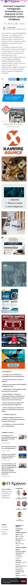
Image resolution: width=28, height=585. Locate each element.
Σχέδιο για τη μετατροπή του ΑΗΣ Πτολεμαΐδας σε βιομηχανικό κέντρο (9, 456)
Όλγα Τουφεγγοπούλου (19, 520)
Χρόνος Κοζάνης (11, 27)
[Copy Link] (14, 23)
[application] (14, 340)
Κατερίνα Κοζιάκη (24, 509)
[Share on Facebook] (7, 23)
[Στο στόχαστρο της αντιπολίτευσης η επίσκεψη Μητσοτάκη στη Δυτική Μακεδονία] (22, 437)
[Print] (16, 23)
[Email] (11, 23)
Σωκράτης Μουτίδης (24, 498)
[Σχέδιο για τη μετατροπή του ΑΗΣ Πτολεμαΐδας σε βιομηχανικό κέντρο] (22, 456)
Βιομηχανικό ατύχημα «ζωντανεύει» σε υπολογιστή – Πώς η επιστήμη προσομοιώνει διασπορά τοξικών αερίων (13, 419)
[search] (22, 1)
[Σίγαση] (22, 345)
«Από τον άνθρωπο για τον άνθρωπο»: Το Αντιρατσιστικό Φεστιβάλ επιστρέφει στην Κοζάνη (13, 409)
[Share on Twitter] (9, 23)
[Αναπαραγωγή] (3, 345)
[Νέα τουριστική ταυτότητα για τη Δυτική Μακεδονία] (22, 448)
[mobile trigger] (3, 1)
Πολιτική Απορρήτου (14, 581)
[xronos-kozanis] (12, 1)
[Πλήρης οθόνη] (24, 345)
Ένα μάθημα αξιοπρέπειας (9, 414)
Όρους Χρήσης (7, 582)
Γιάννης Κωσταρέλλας (19, 498)
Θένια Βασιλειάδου (19, 509)
